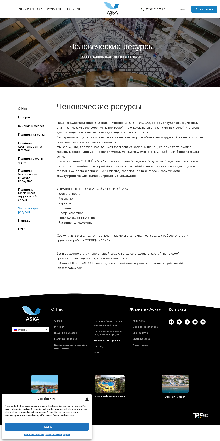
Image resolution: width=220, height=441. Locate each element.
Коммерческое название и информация (70, 346)
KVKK (21, 229)
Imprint (66, 434)
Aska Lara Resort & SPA (30, 9)
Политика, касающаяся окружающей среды (27, 194)
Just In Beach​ (74, 9)
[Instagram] (187, 322)
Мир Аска (139, 320)
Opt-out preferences (34, 434)
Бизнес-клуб (140, 333)
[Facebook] (171, 322)
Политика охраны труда (30, 160)
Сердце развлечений (146, 327)
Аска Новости (141, 345)
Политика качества (31, 134)
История (24, 117)
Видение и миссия (31, 126)
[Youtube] (195, 322)
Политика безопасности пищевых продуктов (27, 175)
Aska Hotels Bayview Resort (110, 396)
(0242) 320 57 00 (155, 9)
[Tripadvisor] (203, 322)
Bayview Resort (55, 9)
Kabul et (47, 426)
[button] (87, 398)
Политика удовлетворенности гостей (31, 146)
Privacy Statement (54, 434)
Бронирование (142, 339)
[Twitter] (179, 322)
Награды (24, 220)
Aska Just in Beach (175, 397)
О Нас (22, 108)
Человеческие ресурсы (28, 210)
